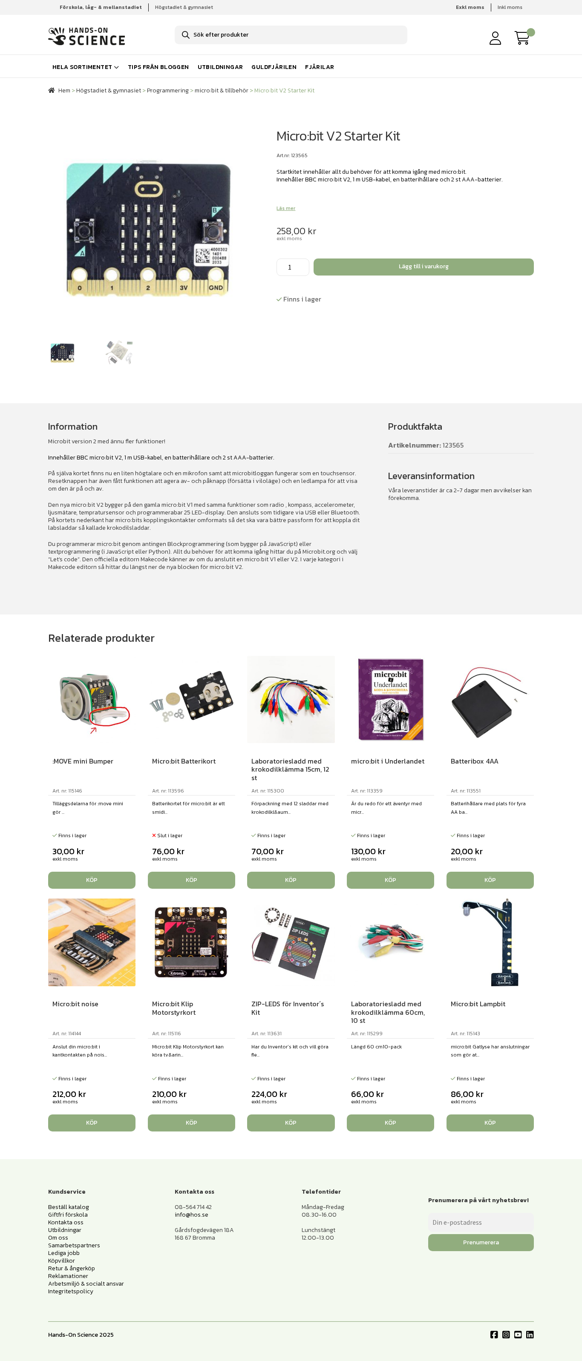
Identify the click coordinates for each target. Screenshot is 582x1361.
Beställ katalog (68, 1207)
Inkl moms (510, 7)
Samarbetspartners (74, 1245)
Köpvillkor (61, 1260)
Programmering (168, 90)
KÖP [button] (92, 880)
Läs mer (286, 208)
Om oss (58, 1237)
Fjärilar (319, 67)
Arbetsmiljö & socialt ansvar (86, 1283)
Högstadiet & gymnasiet (184, 7)
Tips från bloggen (158, 67)
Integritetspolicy (70, 1291)
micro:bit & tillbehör (221, 90)
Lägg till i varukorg (424, 266)
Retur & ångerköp (71, 1268)
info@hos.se (191, 1214)
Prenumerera (481, 1242)
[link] (524, 38)
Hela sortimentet (82, 67)
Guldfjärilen (274, 67)
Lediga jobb (64, 1253)
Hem (64, 90)
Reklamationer (68, 1276)
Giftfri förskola (68, 1214)
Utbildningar (220, 67)
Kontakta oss (66, 1222)
